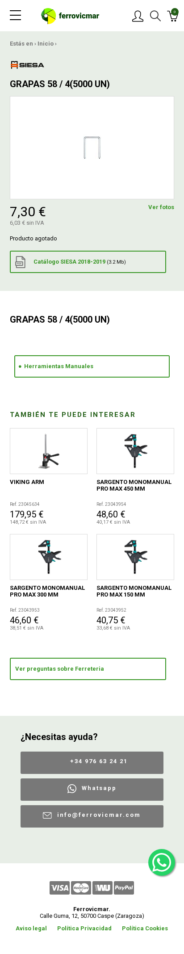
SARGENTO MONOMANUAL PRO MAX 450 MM (133, 485)
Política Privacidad (84, 928)
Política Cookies (145, 928)
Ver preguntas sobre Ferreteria (59, 668)
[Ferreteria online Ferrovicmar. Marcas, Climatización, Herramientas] (70, 15)
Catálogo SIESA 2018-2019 (79, 261)
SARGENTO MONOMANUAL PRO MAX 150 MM (133, 591)
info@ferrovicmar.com (99, 814)
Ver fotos (161, 207)
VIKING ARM (27, 482)
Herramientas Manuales (58, 366)
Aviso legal (31, 928)
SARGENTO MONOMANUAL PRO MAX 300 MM (47, 591)
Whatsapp (99, 788)
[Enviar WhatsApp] (161, 862)
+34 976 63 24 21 (99, 761)
